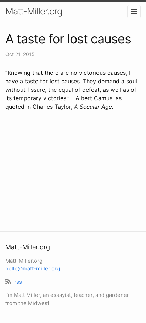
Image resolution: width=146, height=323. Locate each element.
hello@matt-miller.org (32, 268)
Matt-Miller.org (33, 11)
